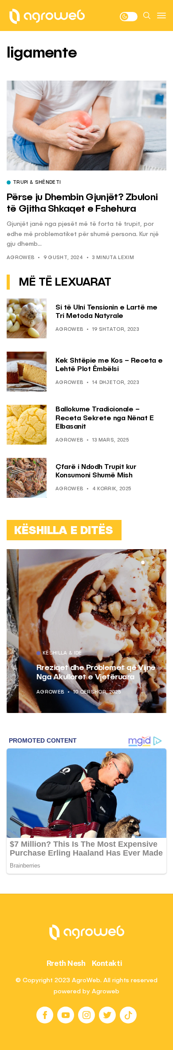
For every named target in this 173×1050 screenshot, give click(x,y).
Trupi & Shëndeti (37, 183)
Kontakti (107, 963)
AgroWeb (20, 258)
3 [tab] (153, 562)
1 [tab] (143, 562)
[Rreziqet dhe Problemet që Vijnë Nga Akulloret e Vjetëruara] (86, 631)
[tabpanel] (86, 631)
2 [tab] (148, 562)
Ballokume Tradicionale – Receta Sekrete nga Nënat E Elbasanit (104, 418)
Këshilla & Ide (50, 653)
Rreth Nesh (66, 963)
